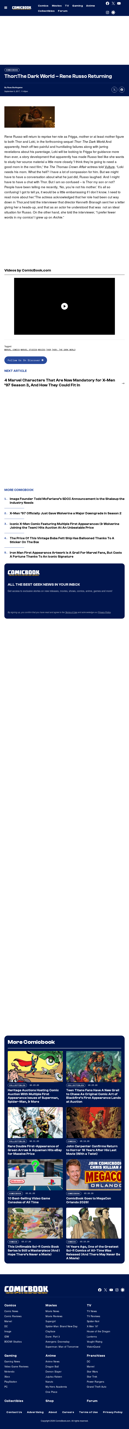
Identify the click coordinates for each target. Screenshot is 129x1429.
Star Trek (92, 1376)
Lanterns (92, 1336)
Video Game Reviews (16, 1366)
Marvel (8, 1321)
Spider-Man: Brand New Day (62, 1326)
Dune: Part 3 (53, 1336)
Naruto (49, 1381)
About (53, 1412)
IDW (6, 1336)
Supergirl (51, 1321)
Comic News (11, 1311)
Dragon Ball (52, 1366)
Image (7, 1331)
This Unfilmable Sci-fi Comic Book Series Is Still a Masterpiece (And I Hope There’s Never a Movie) (34, 1250)
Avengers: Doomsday (58, 1341)
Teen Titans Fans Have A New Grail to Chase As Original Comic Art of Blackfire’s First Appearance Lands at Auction (93, 1096)
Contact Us (14, 1412)
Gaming (77, 5)
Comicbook (12, 69)
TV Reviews (93, 1316)
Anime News (52, 1361)
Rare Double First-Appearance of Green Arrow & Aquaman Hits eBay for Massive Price (35, 1150)
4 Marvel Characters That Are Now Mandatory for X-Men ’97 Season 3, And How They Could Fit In (59, 382)
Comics (43, 5)
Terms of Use (71, 612)
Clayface (50, 1331)
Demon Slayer (53, 1371)
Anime (90, 5)
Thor (48, 349)
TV (67, 5)
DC (6, 1326)
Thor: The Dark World (63, 349)
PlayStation (10, 1381)
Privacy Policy (104, 612)
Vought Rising (94, 1341)
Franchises (96, 1356)
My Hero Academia (56, 1386)
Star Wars (92, 1371)
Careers (68, 1412)
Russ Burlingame (15, 87)
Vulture (110, 166)
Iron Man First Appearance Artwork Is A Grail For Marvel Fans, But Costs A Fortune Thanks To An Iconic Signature (66, 554)
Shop (50, 1401)
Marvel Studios (29, 349)
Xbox (7, 1376)
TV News (92, 1311)
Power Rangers (95, 1381)
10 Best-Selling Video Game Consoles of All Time (29, 1200)
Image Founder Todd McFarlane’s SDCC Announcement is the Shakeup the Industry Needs (67, 501)
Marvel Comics (12, 349)
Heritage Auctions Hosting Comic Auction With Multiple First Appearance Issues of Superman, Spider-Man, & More (33, 1096)
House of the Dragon (98, 1331)
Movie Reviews (54, 1316)
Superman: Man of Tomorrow (62, 1346)
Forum (62, 10)
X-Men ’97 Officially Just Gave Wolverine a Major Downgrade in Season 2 (65, 513)
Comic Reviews (13, 1316)
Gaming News (12, 1361)
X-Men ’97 (92, 1326)
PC (6, 1386)
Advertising (35, 1412)
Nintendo (9, 1371)
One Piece (51, 1392)
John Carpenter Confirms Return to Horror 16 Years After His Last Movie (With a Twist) (92, 1150)
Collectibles (46, 10)
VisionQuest (93, 1346)
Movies (57, 5)
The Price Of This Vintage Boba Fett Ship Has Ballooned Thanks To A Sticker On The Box (62, 540)
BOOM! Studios (13, 1341)
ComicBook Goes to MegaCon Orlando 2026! (88, 1200)
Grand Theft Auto (96, 1386)
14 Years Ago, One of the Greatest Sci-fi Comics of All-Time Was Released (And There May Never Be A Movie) (93, 1252)
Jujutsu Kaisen (54, 1376)
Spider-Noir (93, 1321)
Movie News (52, 1311)
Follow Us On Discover (24, 360)
